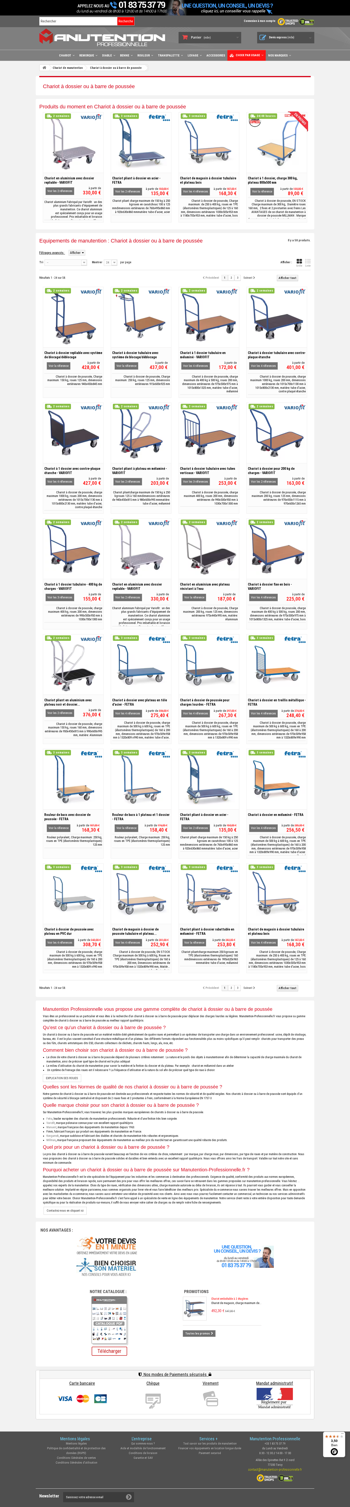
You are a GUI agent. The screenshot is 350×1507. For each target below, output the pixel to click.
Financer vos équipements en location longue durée (209, 1448)
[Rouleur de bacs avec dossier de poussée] (73, 779)
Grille (299, 265)
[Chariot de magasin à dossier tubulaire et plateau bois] (209, 143)
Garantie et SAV (143, 1458)
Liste (307, 265)
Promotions (196, 1291)
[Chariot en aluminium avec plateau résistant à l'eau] (209, 549)
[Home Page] (44, 68)
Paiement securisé (210, 1453)
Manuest (51, 1127)
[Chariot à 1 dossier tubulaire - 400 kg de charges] (73, 549)
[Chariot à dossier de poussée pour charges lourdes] (209, 665)
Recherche (126, 21)
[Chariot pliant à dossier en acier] (141, 143)
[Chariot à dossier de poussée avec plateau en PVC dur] (73, 894)
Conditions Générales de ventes (76, 1458)
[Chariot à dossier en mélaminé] (277, 779)
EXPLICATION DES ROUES (62, 1078)
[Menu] (342, 1434)
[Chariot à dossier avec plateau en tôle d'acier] (141, 665)
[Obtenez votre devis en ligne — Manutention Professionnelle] (107, 1244)
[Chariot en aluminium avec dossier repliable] (73, 143)
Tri (41, 262)
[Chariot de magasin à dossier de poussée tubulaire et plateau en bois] (141, 894)
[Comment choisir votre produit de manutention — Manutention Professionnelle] (107, 1267)
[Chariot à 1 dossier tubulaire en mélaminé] (209, 317)
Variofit (50, 1123)
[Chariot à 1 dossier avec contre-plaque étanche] (73, 433)
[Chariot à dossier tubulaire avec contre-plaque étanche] (277, 317)
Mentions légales (76, 1443)
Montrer (97, 262)
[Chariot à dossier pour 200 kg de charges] (277, 433)
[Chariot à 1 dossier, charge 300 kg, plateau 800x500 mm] (277, 143)
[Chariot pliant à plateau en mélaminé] (141, 433)
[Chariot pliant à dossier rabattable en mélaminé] (209, 894)
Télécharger (109, 1351)
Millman (51, 1140)
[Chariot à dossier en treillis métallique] (277, 665)
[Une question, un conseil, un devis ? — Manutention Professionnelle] (243, 1255)
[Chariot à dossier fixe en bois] (277, 549)
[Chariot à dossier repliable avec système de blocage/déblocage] (73, 317)
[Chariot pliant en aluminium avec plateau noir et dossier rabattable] (73, 665)
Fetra (49, 1118)
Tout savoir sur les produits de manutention (210, 1443)
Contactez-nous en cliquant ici (65, 1210)
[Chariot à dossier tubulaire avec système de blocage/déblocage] (141, 317)
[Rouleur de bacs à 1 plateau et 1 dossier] (141, 779)
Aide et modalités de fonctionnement (143, 1448)
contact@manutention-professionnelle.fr (275, 1470)
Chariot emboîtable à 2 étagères (229, 1298)
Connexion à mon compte (259, 21)
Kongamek (52, 1136)
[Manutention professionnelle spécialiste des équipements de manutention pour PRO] (105, 37)
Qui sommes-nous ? (143, 1443)
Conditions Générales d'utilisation (76, 1462)
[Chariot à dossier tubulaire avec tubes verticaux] (209, 433)
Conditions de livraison (143, 1453)
